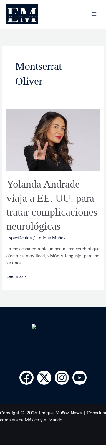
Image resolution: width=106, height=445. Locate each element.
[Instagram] (62, 378)
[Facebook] (26, 378)
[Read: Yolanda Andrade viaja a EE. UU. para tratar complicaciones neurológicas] (52, 139)
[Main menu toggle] (94, 14)
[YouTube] (79, 378)
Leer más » (16, 276)
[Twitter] (44, 378)
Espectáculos (19, 238)
